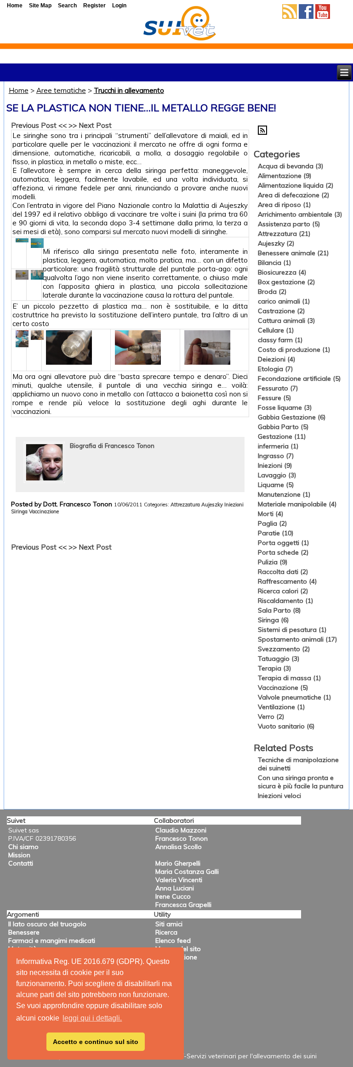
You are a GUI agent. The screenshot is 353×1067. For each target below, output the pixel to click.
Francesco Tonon (181, 838)
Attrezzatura (185, 504)
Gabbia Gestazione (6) (291, 417)
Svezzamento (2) (284, 649)
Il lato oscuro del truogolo (47, 924)
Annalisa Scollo (178, 847)
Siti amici (168, 924)
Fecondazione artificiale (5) (299, 378)
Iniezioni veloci (279, 796)
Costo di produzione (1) (294, 349)
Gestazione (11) (282, 436)
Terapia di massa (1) (289, 678)
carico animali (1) (284, 301)
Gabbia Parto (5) (283, 427)
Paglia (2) (272, 523)
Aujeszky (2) (276, 243)
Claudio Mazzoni (180, 830)
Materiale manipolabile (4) (297, 504)
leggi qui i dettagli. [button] (92, 1018)
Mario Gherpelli (177, 863)
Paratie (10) (275, 533)
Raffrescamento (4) (287, 581)
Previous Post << (39, 125)
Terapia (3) (274, 668)
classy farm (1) (280, 340)
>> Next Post (90, 125)
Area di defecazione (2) (293, 195)
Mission (19, 855)
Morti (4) (270, 514)
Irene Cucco (173, 896)
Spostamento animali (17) (297, 639)
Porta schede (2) (283, 552)
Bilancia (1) (274, 262)
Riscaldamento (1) (285, 601)
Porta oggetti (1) (283, 543)
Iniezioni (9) (275, 465)
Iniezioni (234, 504)
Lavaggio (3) (277, 475)
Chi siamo (23, 847)
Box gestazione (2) (286, 282)
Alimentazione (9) (284, 176)
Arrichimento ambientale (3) (300, 214)
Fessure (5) (274, 398)
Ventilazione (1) (281, 707)
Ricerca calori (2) (283, 591)
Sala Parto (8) (279, 610)
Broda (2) (272, 291)
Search (67, 5)
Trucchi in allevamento (129, 90)
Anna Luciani (174, 888)
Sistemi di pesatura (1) (292, 629)
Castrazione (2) (281, 311)
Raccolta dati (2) (283, 572)
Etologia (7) (275, 369)
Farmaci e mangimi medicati (51, 940)
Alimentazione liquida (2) (295, 185)
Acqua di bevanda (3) (290, 166)
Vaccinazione (44, 511)
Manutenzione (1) (284, 494)
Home (18, 90)
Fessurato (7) (278, 388)
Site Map (40, 5)
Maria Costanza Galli (187, 871)
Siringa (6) (273, 620)
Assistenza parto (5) (289, 224)
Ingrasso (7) (276, 456)
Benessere (24, 932)
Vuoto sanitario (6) (286, 726)
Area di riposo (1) (284, 205)
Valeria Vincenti (178, 880)
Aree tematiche (61, 90)
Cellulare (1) (276, 330)
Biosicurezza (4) (282, 272)
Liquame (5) (276, 485)
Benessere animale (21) (293, 253)
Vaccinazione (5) (283, 687)
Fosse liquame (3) (285, 407)
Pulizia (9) (272, 562)
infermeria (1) (278, 446)
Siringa (19, 511)
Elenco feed (173, 940)
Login (119, 5)
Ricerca (166, 932)
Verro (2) (271, 716)
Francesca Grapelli (183, 905)
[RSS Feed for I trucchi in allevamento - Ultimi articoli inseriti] (262, 132)
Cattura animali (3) (286, 320)
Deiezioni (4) (276, 359)
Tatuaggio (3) (278, 658)
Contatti (20, 863)
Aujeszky (212, 504)
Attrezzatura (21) (284, 233)
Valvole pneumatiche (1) (294, 697)
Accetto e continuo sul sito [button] (95, 1041)
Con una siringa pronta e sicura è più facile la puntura (300, 782)
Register (94, 5)
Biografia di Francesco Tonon (112, 445)
